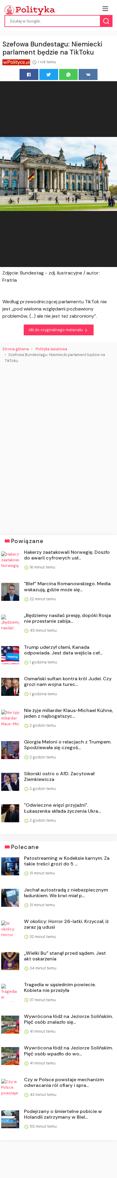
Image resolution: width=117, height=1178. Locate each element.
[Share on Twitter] (48, 74)
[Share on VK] (88, 74)
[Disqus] (58, 447)
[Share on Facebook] (29, 74)
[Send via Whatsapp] (68, 74)
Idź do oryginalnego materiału (56, 329)
